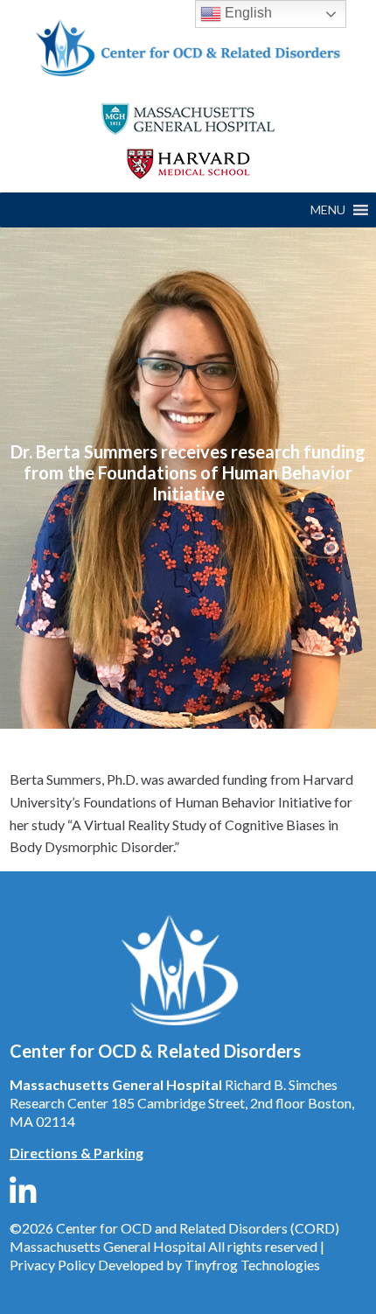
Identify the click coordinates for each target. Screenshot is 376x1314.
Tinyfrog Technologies (252, 1264)
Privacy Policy (52, 1264)
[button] (327, 209)
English (246, 12)
